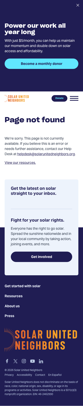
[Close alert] (77, 5)
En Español (55, 375)
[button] (74, 98)
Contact (40, 375)
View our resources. (20, 163)
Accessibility (24, 375)
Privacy (9, 375)
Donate (59, 98)
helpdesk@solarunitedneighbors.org (46, 154)
